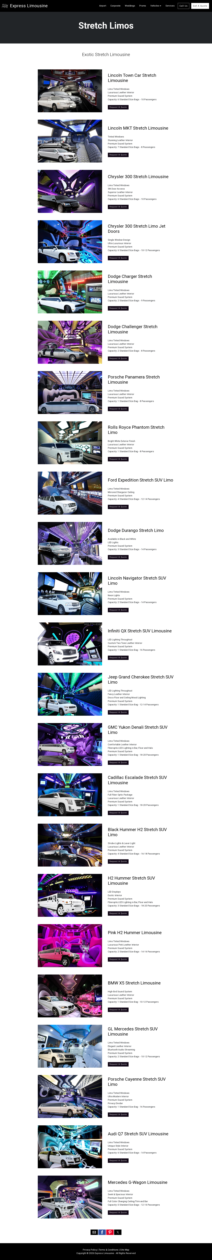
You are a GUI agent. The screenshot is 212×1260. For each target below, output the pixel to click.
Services (170, 6)
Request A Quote (118, 107)
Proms (142, 6)
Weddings (130, 6)
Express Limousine (29, 5)
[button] (94, 1232)
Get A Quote (200, 6)
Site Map (124, 1250)
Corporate (115, 6)
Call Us (183, 6)
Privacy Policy (90, 1250)
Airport (102, 6)
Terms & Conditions (109, 1250)
